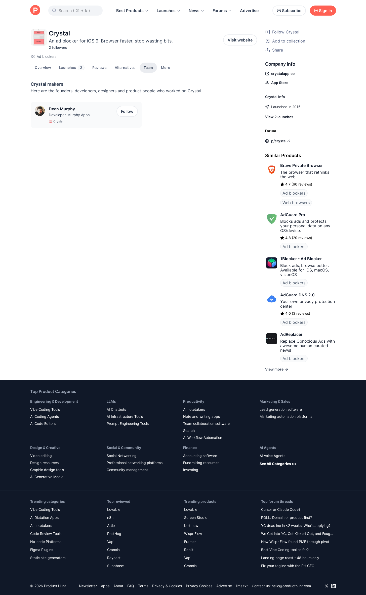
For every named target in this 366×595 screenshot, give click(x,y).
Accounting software (200, 455)
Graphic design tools (47, 470)
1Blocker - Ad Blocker (301, 258)
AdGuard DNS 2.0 (297, 294)
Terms (143, 586)
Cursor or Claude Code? (280, 509)
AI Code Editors (43, 423)
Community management (127, 470)
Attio (111, 525)
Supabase (115, 566)
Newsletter (88, 586)
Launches (166, 10)
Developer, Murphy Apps (69, 115)
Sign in (325, 10)
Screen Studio (195, 517)
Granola (113, 549)
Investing (190, 470)
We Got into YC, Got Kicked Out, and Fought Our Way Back (297, 534)
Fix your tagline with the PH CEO (287, 566)
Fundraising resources (201, 463)
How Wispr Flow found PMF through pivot (295, 541)
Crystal (58, 121)
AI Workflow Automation (202, 437)
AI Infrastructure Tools (125, 416)
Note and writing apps (201, 416)
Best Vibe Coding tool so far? (285, 549)
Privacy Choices (199, 586)
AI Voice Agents (272, 455)
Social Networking (122, 455)
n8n (110, 517)
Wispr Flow (193, 533)
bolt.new (191, 525)
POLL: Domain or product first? (286, 517)
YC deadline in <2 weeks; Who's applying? (296, 525)
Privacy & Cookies (167, 586)
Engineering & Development (54, 401)
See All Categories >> (278, 464)
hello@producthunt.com (291, 586)
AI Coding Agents (44, 416)
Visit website (240, 39)
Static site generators (47, 558)
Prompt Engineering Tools (128, 423)
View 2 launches (279, 117)
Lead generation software (281, 409)
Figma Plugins (41, 549)
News (194, 10)
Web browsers (296, 202)
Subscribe (291, 10)
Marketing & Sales (275, 401)
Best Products (130, 10)
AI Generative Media (46, 477)
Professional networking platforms (134, 463)
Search (189, 430)
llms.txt (242, 586)
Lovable (113, 509)
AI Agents (268, 447)
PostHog (114, 533)
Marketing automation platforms (286, 416)
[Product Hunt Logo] (35, 10)
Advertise (249, 10)
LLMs (111, 401)
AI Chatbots (116, 409)
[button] (165, 67)
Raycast (113, 558)
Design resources (44, 463)
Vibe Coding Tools (45, 409)
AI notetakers (194, 409)
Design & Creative (45, 447)
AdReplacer (291, 334)
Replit (188, 549)
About (118, 586)
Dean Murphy (62, 108)
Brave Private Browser (301, 165)
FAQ (130, 586)
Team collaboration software (206, 423)
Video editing (41, 455)
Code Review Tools (45, 533)
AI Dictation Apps (44, 517)
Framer (190, 541)
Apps (105, 586)
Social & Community (124, 447)
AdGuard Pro (292, 214)
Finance (190, 447)
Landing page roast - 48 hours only (290, 558)
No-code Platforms (45, 541)
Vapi (110, 541)
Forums (220, 10)
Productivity (193, 401)
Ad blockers (46, 56)
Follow (127, 111)
